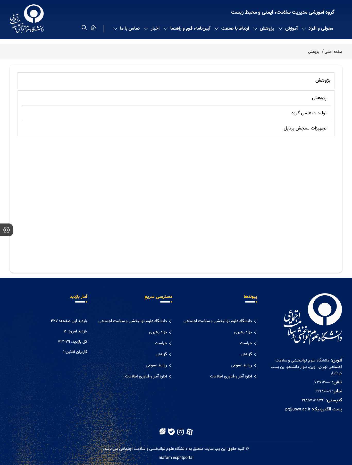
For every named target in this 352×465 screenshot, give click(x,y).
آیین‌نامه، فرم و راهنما (190, 28)
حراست (246, 343)
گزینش (246, 354)
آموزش (291, 28)
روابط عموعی (241, 365)
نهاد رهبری (243, 332)
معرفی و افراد (320, 28)
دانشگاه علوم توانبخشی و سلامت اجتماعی (217, 321)
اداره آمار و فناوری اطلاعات (231, 376)
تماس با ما (130, 28)
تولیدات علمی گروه (308, 113)
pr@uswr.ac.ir (297, 409)
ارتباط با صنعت (235, 28)
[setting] (6, 229)
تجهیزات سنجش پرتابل (305, 128)
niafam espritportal (176, 458)
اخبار (155, 28)
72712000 (322, 382)
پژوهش (267, 28)
